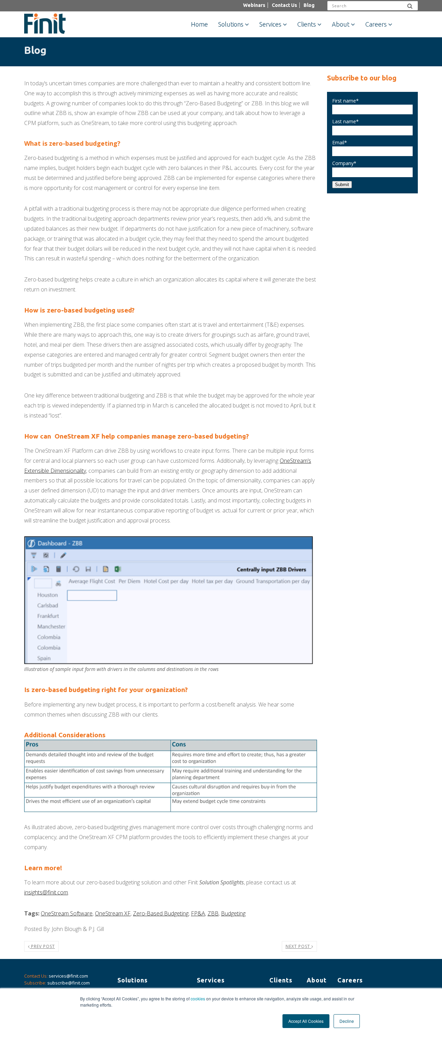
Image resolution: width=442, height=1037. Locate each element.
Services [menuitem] (270, 24)
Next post (298, 946)
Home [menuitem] (199, 24)
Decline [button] (346, 1021)
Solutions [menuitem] (230, 24)
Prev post (42, 946)
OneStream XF (113, 913)
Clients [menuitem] (306, 24)
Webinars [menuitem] (254, 5)
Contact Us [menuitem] (284, 5)
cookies (198, 998)
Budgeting (233, 913)
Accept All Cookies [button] (306, 1021)
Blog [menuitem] (309, 5)
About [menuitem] (340, 24)
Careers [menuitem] (376, 24)
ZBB (213, 913)
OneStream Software (67, 913)
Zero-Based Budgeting (161, 913)
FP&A (198, 913)
